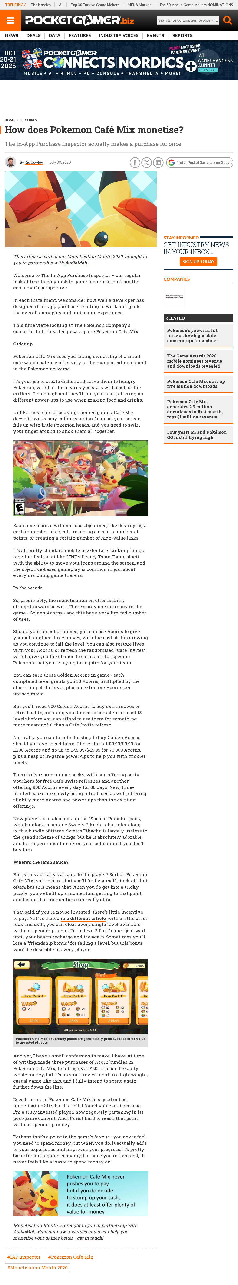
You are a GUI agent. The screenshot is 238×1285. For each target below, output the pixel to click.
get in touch (89, 1238)
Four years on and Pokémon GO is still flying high (197, 434)
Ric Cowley (34, 162)
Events (155, 35)
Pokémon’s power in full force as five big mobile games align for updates (193, 335)
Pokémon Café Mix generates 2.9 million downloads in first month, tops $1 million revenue (195, 409)
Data (54, 35)
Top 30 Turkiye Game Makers (95, 5)
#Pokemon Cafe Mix (70, 1257)
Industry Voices (119, 35)
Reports (182, 35)
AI (61, 5)
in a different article (83, 918)
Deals (33, 35)
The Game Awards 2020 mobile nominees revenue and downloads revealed (194, 361)
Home (10, 120)
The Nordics (41, 5)
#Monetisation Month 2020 (37, 1267)
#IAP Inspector (24, 1257)
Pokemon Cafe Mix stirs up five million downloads (196, 384)
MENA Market (139, 5)
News (11, 35)
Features (80, 35)
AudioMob (76, 263)
